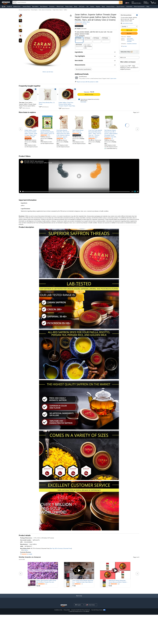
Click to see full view (48, 71)
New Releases (44, 6)
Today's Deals (68, 6)
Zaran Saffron (130, 38)
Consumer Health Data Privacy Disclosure (80, 609)
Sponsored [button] (21, 559)
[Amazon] (6, 2)
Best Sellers (35, 6)
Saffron (65, 9)
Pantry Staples (34, 9)
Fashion (92, 6)
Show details (83, 102)
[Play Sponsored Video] (79, 570)
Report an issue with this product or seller (87, 81)
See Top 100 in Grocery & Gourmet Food (60, 548)
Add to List (123, 57)
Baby (148, 6)
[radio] (20, 16)
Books (75, 6)
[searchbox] (68, 2)
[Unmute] (137, 191)
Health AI (9, 6)
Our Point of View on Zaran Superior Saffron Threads (38, 162)
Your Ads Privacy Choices (97, 609)
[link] (47, 94)
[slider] (76, 191)
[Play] (20, 191)
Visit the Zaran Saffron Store (82, 22)
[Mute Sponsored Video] (55, 577)
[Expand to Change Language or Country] (83, 605)
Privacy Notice (67, 609)
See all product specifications (83, 69)
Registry (98, 6)
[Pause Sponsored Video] (55, 574)
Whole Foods (60, 6)
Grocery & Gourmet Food (24, 9)
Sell (87, 6)
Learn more (113, 78)
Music (103, 6)
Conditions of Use (58, 609)
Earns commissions (39, 161)
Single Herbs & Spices (58, 9)
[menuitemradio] (135, 191)
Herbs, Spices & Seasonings (45, 9)
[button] (3, 6)
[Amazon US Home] (64, 605)
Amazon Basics (27, 6)
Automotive (129, 6)
